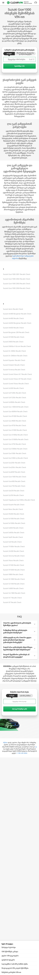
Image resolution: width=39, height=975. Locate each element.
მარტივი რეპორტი (9, 947)
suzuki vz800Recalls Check (13, 588)
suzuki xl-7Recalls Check (12, 598)
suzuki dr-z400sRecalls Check (14, 351)
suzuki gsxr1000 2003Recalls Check (16, 283)
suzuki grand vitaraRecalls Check (16, 383)
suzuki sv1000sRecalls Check (14, 523)
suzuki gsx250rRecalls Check (14, 463)
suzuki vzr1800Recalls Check (14, 593)
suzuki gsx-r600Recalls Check (14, 421)
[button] (19, 624)
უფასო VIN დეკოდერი (10, 956)
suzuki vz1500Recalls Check (13, 584)
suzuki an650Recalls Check (13, 328)
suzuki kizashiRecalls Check (13, 504)
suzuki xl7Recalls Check (12, 602)
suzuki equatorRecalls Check (14, 360)
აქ (35, 747)
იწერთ (5, 742)
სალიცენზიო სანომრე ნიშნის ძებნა (15, 964)
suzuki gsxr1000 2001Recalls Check (16, 274)
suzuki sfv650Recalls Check (13, 514)
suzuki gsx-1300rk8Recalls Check (15, 407)
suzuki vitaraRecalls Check (13, 560)
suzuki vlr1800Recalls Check (14, 579)
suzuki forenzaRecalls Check (14, 369)
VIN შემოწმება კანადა (10, 951)
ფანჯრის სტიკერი (8, 960)
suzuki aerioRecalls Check (13, 309)
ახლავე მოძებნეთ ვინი (19, 709)
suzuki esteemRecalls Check (14, 365)
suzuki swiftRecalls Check (13, 537)
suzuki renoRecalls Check (13, 509)
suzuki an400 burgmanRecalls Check (17, 314)
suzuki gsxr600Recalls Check (14, 481)
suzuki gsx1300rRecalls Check (14, 453)
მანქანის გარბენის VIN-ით (11, 972)
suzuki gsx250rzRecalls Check (14, 467)
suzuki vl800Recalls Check (13, 574)
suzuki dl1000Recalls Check (13, 337)
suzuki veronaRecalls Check (14, 556)
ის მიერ (9, 53)
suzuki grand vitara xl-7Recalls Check (17, 374)
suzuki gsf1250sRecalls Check (14, 397)
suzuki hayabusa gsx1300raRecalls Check (19, 500)
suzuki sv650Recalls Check (13, 528)
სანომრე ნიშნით (25, 695)
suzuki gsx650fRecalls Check (14, 472)
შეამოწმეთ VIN (19, 66)
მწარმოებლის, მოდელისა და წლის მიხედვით (25, 53)
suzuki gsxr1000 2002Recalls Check (16, 279)
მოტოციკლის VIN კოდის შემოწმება (15, 968)
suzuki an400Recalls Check (13, 318)
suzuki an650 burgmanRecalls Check (17, 323)
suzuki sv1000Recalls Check (13, 518)
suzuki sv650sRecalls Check (13, 532)
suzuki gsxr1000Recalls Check (14, 477)
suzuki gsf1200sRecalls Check (14, 393)
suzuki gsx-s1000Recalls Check (15, 430)
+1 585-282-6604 (21, 753)
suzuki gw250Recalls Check (13, 491)
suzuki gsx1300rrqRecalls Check (15, 458)
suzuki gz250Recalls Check (13, 495)
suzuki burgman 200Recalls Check (16, 332)
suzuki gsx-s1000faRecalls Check (15, 439)
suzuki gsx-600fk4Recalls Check (15, 411)
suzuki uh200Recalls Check (13, 551)
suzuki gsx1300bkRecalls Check (15, 449)
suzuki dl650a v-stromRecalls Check (17, 346)
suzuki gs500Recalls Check (13, 388)
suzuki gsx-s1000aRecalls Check (15, 435)
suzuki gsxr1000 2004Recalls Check (16, 288)
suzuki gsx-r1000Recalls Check (15, 416)
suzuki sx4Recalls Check (12, 542)
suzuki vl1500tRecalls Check (14, 570)
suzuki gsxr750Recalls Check (14, 486)
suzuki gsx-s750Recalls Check (14, 444)
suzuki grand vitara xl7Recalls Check (17, 379)
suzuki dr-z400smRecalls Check (15, 356)
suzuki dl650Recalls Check (13, 342)
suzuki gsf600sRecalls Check (14, 402)
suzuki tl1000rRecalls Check (14, 546)
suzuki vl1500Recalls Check (13, 565)
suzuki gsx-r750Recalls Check (14, 425)
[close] (3, 2)
